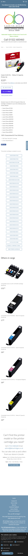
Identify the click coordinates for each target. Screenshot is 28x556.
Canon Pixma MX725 (14, 231)
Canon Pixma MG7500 (14, 224)
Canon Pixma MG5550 (14, 186)
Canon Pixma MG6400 (14, 207)
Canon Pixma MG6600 (14, 214)
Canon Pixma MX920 (14, 235)
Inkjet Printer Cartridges (14, 249)
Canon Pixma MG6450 (14, 211)
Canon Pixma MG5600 (14, 190)
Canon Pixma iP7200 (14, 155)
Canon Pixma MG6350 (14, 200)
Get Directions (14, 465)
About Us (14, 505)
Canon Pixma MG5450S (14, 183)
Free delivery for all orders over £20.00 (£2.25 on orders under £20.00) (14, 5)
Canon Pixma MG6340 (14, 197)
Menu (4, 1)
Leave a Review (14, 509)
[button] (14, 550)
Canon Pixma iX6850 (14, 176)
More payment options (6, 95)
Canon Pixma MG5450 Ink (14, 179)
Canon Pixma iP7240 (14, 159)
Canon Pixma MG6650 (14, 218)
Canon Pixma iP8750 (14, 169)
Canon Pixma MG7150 (14, 221)
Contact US (14, 501)
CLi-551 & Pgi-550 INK (14, 242)
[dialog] (14, 544)
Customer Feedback (14, 507)
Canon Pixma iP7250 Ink (14, 162)
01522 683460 (16, 39)
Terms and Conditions (14, 511)
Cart (26, 1)
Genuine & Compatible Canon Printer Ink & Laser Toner (14, 245)
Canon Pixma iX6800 (14, 172)
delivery (12, 83)
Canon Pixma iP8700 (14, 166)
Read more (9, 539)
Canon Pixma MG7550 (14, 228)
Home (2, 47)
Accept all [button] (7, 553)
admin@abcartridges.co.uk (14, 448)
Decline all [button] (20, 553)
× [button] (26, 534)
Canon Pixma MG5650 (14, 193)
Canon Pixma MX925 (14, 238)
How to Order (14, 503)
